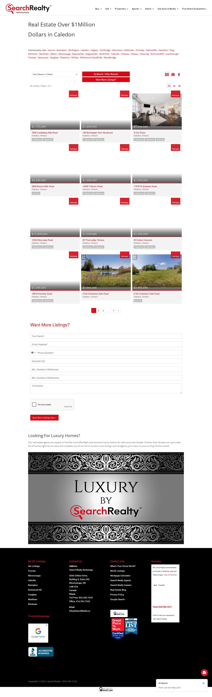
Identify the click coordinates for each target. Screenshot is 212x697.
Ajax (44, 50)
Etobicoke (129, 50)
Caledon (85, 50)
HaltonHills (151, 50)
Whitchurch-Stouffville (91, 57)
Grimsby (140, 50)
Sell (107, 8)
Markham (44, 53)
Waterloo (65, 57)
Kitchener (32, 53)
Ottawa (134, 53)
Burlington (74, 50)
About (148, 8)
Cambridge (105, 50)
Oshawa (125, 53)
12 (169, 85)
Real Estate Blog (118, 590)
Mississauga (64, 53)
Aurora (51, 50)
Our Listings (34, 566)
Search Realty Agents (120, 580)
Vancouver (43, 57)
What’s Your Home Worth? (123, 566)
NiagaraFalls (91, 53)
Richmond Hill (35, 590)
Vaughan (54, 57)
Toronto (32, 57)
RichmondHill (157, 53)
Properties (120, 8)
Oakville (115, 53)
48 (179, 85)
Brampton (62, 50)
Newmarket (78, 53)
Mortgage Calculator (120, 575)
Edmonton (117, 50)
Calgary (94, 50)
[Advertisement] (137, 24)
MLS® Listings (117, 571)
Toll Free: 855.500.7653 (81, 597)
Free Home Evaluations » (194, 8)
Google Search (117, 599)
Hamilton (163, 50)
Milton (53, 53)
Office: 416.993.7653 (79, 601)
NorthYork (104, 53)
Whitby (74, 57)
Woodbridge (110, 57)
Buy (97, 8)
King (172, 50)
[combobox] (33, 352)
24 (174, 85)
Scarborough (172, 53)
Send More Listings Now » (44, 417)
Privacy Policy (117, 594)
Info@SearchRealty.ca (79, 611)
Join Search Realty (166, 8)
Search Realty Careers (121, 585)
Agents (135, 8)
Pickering (144, 53)
